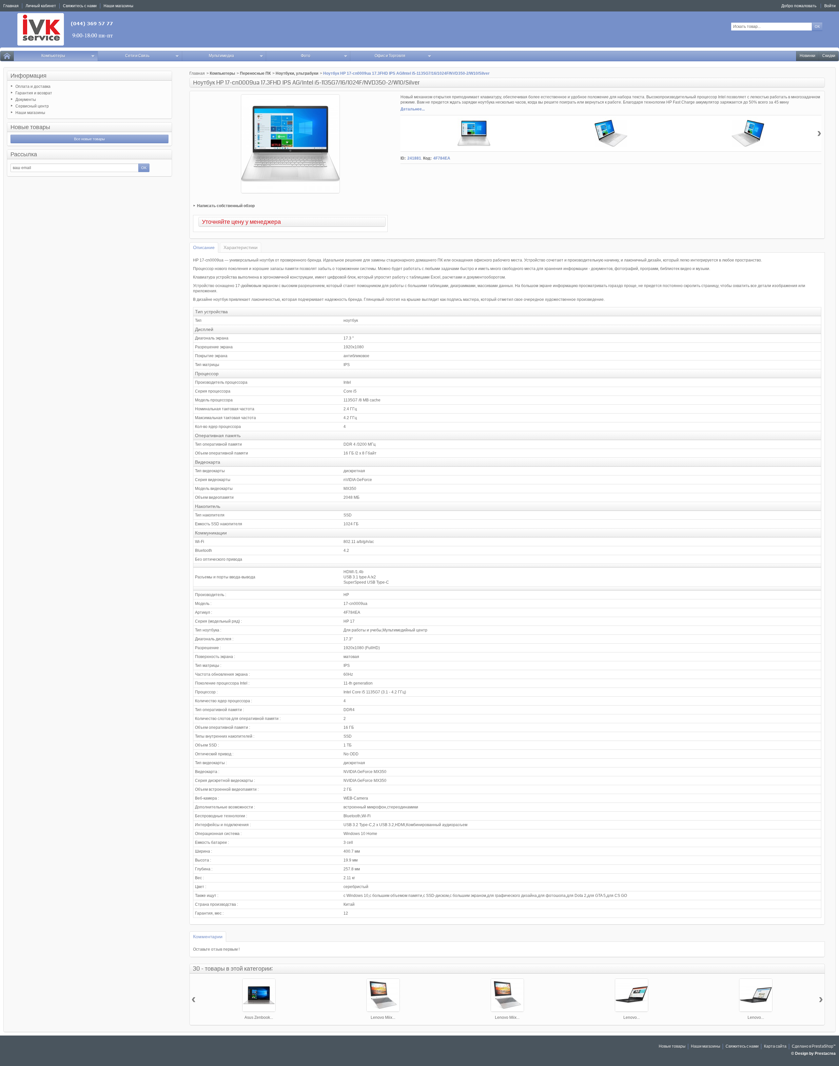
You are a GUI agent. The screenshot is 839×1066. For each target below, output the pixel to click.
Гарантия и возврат (33, 93)
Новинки (807, 56)
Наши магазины (30, 112)
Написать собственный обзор (226, 206)
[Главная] (6, 56)
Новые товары (30, 127)
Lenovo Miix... (383, 1017)
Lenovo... (631, 1017)
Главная (197, 73)
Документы (25, 99)
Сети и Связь (137, 56)
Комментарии (208, 936)
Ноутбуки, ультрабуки (297, 73)
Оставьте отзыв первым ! (216, 949)
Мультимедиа (221, 56)
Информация (28, 75)
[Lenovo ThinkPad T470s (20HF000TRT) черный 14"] (755, 995)
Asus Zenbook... (258, 1017)
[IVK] (65, 29)
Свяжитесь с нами (742, 1046)
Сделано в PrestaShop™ (814, 1046)
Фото (305, 56)
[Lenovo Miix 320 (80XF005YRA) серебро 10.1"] (383, 995)
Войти (830, 6)
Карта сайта (775, 1046)
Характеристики (241, 247)
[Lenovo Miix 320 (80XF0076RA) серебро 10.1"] (507, 995)
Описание (204, 247)
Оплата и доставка (32, 86)
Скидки (828, 56)
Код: (427, 158)
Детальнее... (412, 109)
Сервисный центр (32, 106)
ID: (403, 158)
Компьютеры (53, 56)
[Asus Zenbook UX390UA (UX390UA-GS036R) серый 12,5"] (259, 995)
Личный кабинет (41, 6)
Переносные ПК (255, 73)
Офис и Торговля (390, 56)
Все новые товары (89, 139)
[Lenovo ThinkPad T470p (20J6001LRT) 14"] (631, 995)
